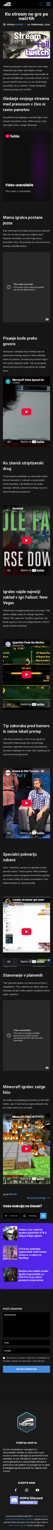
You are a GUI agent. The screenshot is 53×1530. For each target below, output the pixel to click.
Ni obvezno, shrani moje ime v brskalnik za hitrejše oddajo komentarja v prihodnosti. (26, 1359)
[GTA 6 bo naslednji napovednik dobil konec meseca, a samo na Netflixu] (10, 1252)
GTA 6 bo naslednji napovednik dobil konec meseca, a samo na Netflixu (33, 1253)
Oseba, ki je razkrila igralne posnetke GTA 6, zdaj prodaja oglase (33, 1232)
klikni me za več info (18, 1525)
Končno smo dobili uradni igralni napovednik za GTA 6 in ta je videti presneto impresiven (33, 1275)
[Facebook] (15, 1490)
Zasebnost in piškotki (23, 1519)
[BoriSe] (5, 24)
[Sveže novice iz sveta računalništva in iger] (17, 4)
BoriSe (19, 25)
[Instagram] (26, 1490)
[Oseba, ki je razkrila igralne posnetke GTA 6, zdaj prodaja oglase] (10, 1233)
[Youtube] (37, 1490)
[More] (43, 1216)
